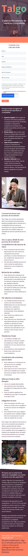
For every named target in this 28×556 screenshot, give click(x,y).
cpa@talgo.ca (17, 505)
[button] (14, 31)
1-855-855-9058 (14, 47)
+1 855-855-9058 (15, 503)
